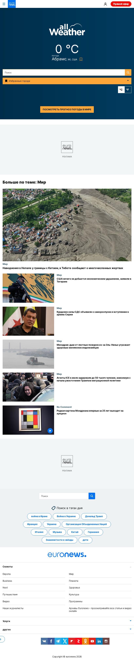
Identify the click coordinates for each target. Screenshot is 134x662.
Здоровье (74, 587)
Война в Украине (66, 516)
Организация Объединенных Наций (86, 524)
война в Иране (39, 516)
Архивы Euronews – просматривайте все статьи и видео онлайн (100, 609)
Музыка (57, 532)
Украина (51, 524)
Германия (93, 532)
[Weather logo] (67, 30)
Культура (74, 594)
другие (6, 629)
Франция (32, 524)
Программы (76, 601)
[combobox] (67, 72)
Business (7, 580)
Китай (74, 532)
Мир (5, 264)
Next (5, 587)
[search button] (128, 72)
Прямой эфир (121, 3)
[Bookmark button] (80, 59)
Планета (73, 580)
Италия (39, 532)
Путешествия (10, 594)
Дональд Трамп (94, 516)
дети (85, 539)
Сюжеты (7, 566)
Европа (7, 574)
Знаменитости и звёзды (59, 539)
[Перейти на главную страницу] (12, 4)
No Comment (64, 407)
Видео (6, 601)
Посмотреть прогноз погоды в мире (67, 109)
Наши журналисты (13, 608)
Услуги (6, 621)
